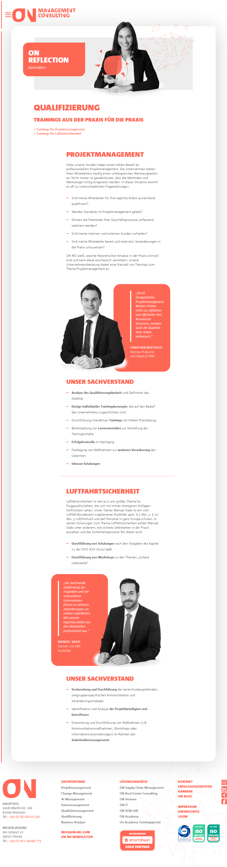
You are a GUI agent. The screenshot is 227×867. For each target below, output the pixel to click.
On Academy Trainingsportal (140, 822)
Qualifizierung (71, 816)
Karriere (185, 791)
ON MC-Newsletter (77, 837)
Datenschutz (189, 812)
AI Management (72, 799)
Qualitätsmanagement (77, 810)
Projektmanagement (76, 787)
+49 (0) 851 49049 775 (25, 841)
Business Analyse (73, 822)
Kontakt (185, 782)
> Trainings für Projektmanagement (59, 129)
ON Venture (128, 799)
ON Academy (129, 816)
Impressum (187, 807)
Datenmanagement (75, 805)
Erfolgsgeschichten (195, 787)
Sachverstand (73, 782)
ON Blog (185, 796)
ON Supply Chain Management (142, 787)
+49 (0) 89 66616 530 (24, 816)
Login (183, 816)
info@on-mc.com (75, 832)
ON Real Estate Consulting (138, 793)
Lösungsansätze (134, 782)
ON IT (124, 805)
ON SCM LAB (129, 810)
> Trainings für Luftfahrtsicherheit (57, 133)
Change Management (76, 793)
